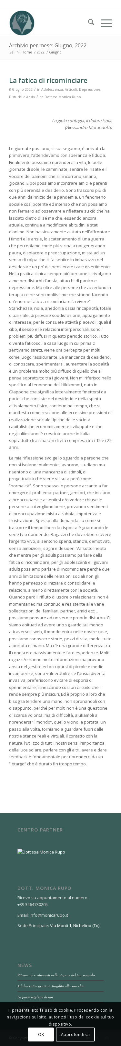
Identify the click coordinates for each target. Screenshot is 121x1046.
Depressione (89, 89)
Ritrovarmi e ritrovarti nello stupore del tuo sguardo (56, 974)
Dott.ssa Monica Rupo (63, 97)
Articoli (71, 89)
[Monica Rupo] (50, 23)
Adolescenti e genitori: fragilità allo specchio (51, 985)
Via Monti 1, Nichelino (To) (74, 925)
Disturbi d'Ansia (22, 97)
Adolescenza (52, 89)
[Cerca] (88, 23)
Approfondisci (75, 1034)
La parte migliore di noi (35, 996)
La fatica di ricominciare (48, 80)
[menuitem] (88, 23)
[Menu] (103, 23)
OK (41, 1034)
